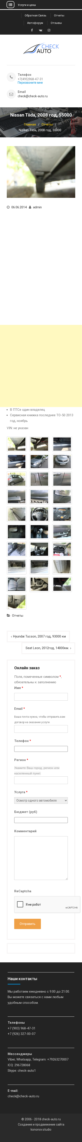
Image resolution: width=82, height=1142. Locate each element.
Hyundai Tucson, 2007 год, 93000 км (39, 636)
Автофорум (35, 23)
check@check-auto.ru (33, 96)
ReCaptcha (22, 891)
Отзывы (56, 23)
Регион (21, 760)
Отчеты (59, 15)
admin (37, 207)
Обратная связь (35, 15)
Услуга (21, 792)
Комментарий (25, 831)
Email (19, 709)
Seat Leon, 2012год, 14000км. (47, 648)
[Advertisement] (41, 366)
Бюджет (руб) (25, 812)
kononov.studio (41, 1129)
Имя (18, 688)
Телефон (22, 741)
